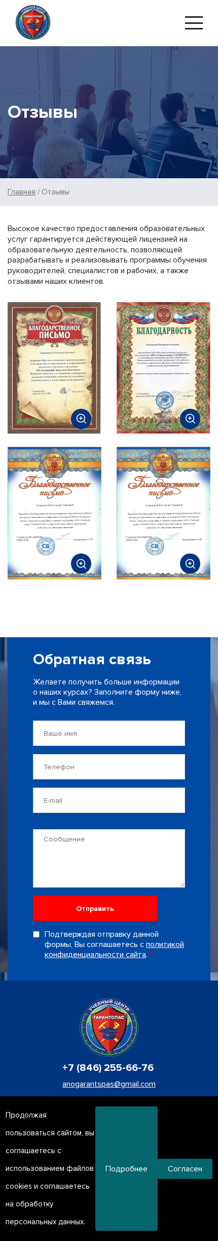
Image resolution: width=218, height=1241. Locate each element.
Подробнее (126, 1169)
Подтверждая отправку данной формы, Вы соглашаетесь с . (114, 944)
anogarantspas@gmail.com (109, 1084)
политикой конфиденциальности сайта (114, 949)
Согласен (185, 1169)
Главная (21, 192)
